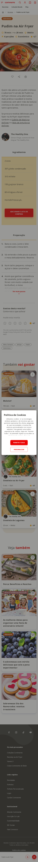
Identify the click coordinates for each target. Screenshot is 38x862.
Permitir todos (19, 443)
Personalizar (19, 449)
